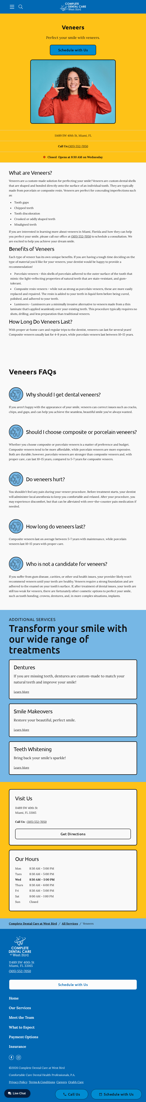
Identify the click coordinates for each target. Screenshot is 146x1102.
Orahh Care (76, 1082)
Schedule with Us (73, 50)
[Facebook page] (11, 1057)
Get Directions (73, 834)
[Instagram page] (18, 1057)
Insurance (17, 1046)
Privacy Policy (18, 1082)
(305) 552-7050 (78, 146)
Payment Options (23, 1037)
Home (14, 998)
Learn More (21, 692)
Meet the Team (21, 1017)
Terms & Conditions (42, 1082)
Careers (61, 1082)
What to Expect (22, 1027)
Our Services (20, 1008)
